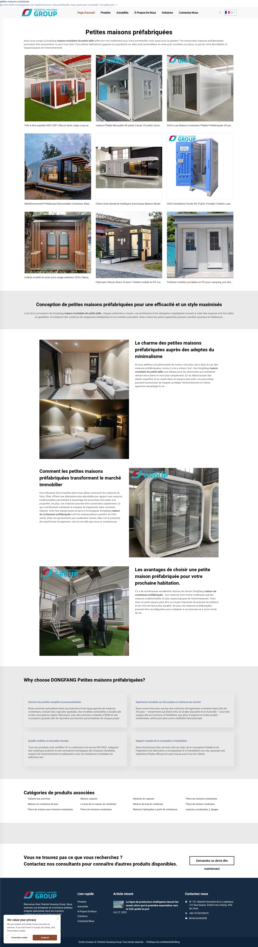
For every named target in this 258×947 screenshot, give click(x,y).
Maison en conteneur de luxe (43, 804)
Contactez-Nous (188, 12)
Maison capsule (88, 798)
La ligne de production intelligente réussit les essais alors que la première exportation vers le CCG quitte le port (152, 905)
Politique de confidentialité (160, 942)
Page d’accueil (86, 12)
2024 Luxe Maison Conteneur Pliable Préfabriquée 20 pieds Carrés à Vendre (209, 125)
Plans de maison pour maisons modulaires (50, 809)
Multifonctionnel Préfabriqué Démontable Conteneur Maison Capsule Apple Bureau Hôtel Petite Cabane (82, 203)
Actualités (122, 12)
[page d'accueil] (39, 12)
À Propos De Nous (145, 12)
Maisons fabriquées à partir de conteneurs (155, 809)
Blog (177, 942)
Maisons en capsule (143, 798)
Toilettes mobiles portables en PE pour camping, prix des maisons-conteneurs (211, 282)
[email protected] (198, 918)
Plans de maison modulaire (200, 804)
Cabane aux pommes (39, 798)
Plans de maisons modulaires (201, 798)
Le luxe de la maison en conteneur (98, 804)
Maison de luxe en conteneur (148, 804)
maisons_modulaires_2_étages (202, 809)
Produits (105, 12)
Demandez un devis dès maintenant (212, 862)
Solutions (167, 12)
